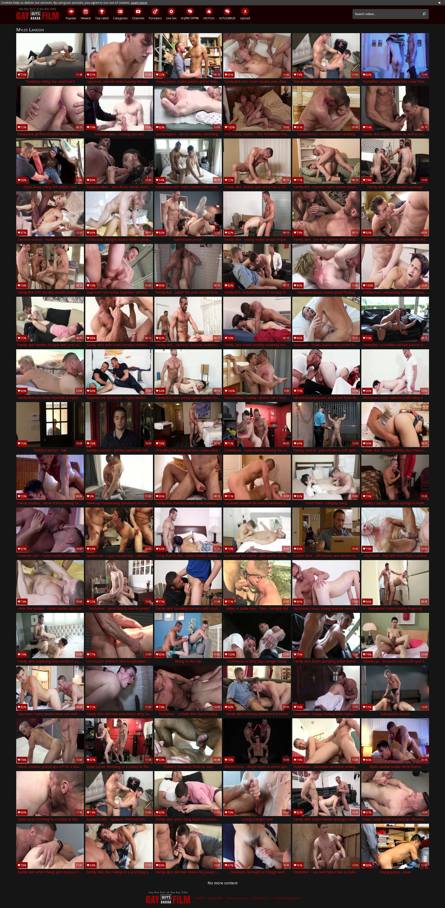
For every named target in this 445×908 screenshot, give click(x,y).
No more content (223, 883)
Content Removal (286, 898)
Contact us (260, 898)
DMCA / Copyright (209, 898)
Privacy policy (237, 898)
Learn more (139, 2)
